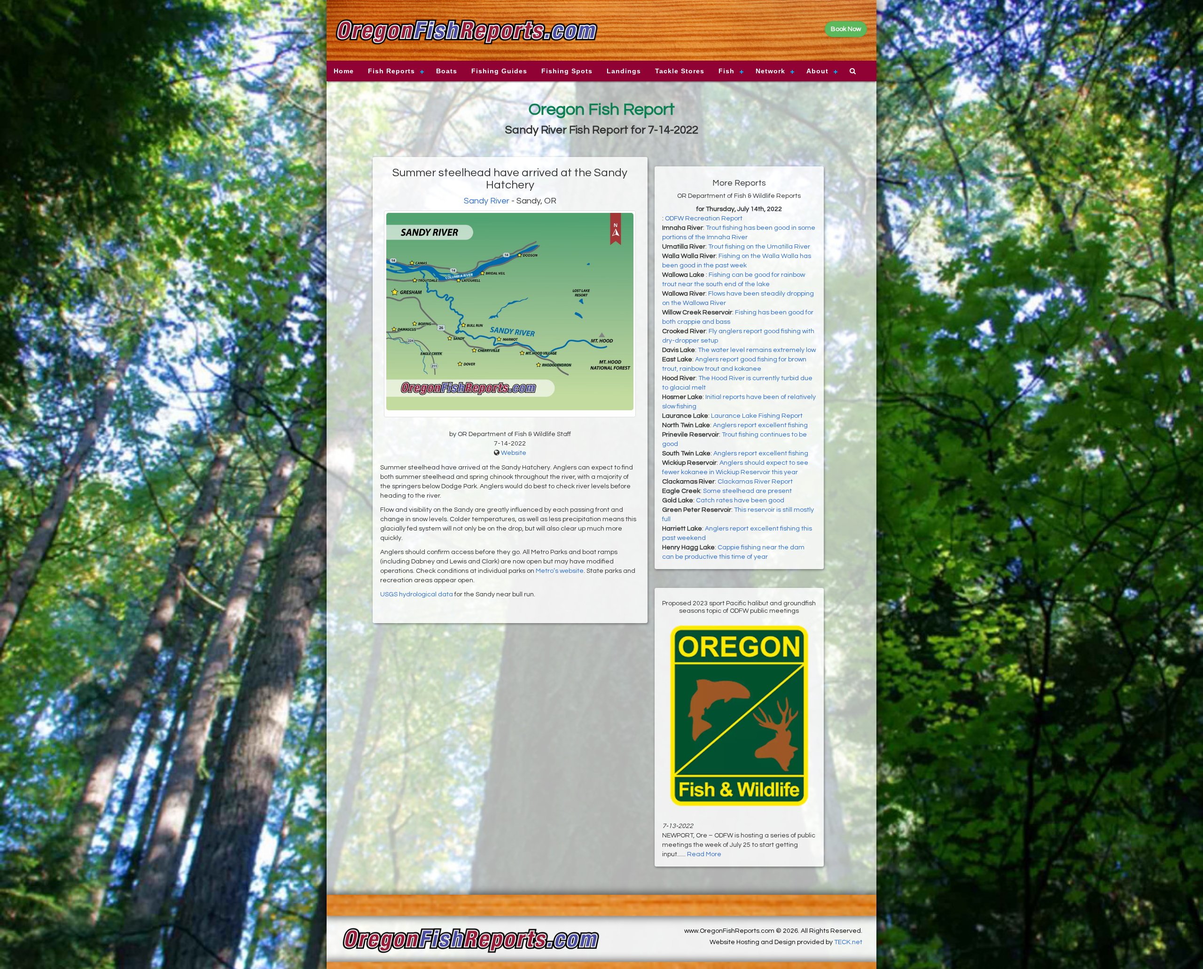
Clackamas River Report (755, 481)
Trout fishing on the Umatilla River (759, 246)
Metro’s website (560, 571)
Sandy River (486, 200)
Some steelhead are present (747, 491)
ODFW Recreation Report (703, 218)
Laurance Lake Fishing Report (757, 416)
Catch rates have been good (740, 500)
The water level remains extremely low (757, 350)
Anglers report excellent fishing (760, 425)
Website (513, 453)
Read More (704, 854)
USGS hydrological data (416, 594)
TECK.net (848, 942)
